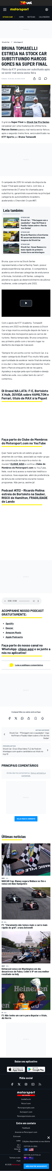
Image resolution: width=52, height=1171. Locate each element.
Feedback (26, 1128)
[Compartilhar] (34, 78)
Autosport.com (26, 1112)
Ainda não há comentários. (26, 774)
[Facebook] (9, 718)
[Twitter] (16, 718)
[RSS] (40, 1084)
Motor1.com (26, 1103)
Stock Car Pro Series (38, 122)
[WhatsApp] (22, 718)
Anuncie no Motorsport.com (26, 1132)
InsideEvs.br (26, 1099)
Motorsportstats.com (26, 1116)
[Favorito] (39, 78)
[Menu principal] (5, 9)
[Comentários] (46, 78)
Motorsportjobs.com (26, 1107)
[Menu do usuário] (46, 9)
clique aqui (26, 649)
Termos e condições (17, 1157)
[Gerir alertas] (42, 718)
